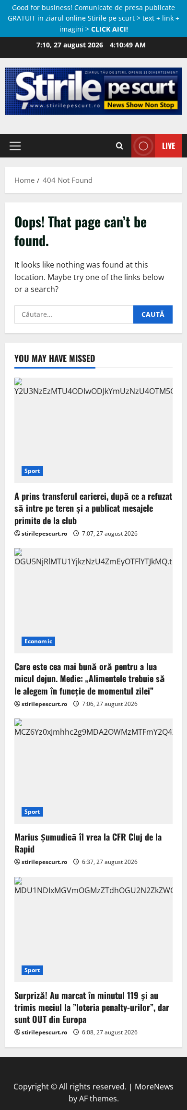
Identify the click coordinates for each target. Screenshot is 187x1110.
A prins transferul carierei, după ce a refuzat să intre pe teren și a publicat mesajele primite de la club (93, 508)
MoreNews (154, 1086)
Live (168, 145)
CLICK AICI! (109, 29)
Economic (38, 641)
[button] (15, 145)
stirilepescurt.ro (44, 533)
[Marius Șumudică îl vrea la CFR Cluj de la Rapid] (93, 771)
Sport (32, 471)
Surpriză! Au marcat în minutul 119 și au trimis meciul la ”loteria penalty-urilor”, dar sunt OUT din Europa (91, 1007)
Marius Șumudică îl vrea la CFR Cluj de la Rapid (88, 842)
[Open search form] (119, 145)
